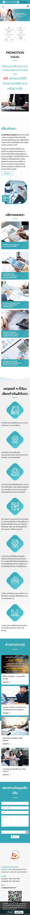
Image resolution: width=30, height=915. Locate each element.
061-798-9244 (14, 881)
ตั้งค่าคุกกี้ (10, 912)
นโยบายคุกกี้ (13, 909)
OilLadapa (23, 2)
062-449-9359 (14, 878)
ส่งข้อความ (15, 837)
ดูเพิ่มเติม (6, 682)
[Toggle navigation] (28, 6)
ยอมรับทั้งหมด (18, 912)
